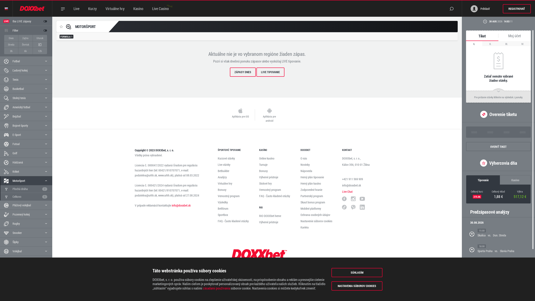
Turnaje (263, 165)
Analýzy (222, 177)
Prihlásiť (485, 9)
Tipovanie (483, 180)
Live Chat (347, 192)
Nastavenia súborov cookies (357, 286)
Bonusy (222, 190)
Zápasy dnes (242, 72)
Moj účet (514, 35)
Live (76, 8)
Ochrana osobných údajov (315, 215)
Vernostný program (228, 196)
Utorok (40, 38)
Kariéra (305, 227)
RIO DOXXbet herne (270, 216)
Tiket (482, 35)
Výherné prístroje (268, 177)
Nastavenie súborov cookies (316, 221)
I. (474, 44)
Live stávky (224, 165)
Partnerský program (312, 196)
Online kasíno (266, 158)
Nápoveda (306, 171)
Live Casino (160, 8)
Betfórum (223, 208)
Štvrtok (25, 44)
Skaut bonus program (313, 202)
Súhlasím (357, 272)
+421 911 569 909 (352, 179)
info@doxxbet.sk (181, 205)
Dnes (11, 38)
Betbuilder (223, 171)
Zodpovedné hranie (311, 190)
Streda (11, 44)
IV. (522, 44)
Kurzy (92, 8)
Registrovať (516, 9)
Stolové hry (265, 183)
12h (40, 51)
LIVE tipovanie (270, 72)
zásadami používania (216, 288)
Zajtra (25, 38)
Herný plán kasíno (311, 183)
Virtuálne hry (115, 8)
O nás (304, 158)
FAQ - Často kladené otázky (233, 221)
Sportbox (223, 215)
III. (506, 44)
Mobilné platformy (311, 208)
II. (490, 44)
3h (11, 51)
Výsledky (223, 202)
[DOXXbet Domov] (32, 8)
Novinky (305, 165)
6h (25, 51)
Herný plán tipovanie (312, 177)
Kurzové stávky (226, 158)
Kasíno (138, 8)
